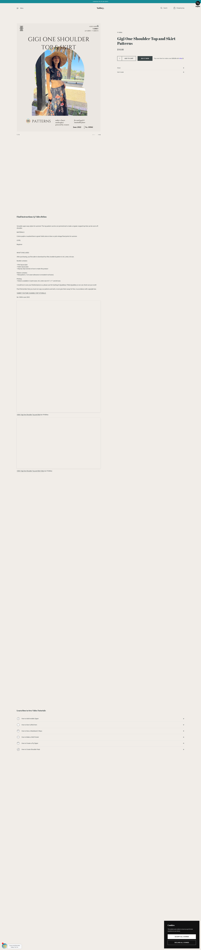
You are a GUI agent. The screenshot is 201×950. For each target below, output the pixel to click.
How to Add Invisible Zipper (30, 718)
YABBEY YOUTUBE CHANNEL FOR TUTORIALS (31, 293)
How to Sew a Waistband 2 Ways (32, 731)
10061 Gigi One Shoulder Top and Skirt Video (30, 471)
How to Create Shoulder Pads (31, 749)
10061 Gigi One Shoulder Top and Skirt (29, 414)
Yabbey (120, 32)
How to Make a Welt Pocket (30, 737)
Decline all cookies (182, 942)
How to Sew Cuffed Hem (29, 725)
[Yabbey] (100, 8)
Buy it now (145, 58)
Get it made (120, 72)
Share (118, 68)
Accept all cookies (182, 936)
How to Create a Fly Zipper (30, 743)
